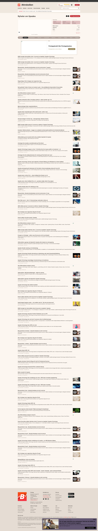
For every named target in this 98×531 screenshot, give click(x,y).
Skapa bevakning (75, 16)
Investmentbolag (33, 509)
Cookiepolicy (58, 498)
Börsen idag (20, 507)
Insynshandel (46, 37)
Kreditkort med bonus (46, 510)
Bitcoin (69, 509)
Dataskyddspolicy (58, 497)
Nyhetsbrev (57, 494)
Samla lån (57, 512)
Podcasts (77, 37)
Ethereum (69, 510)
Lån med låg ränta (58, 510)
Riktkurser (39, 37)
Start (20, 37)
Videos (71, 37)
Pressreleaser (32, 37)
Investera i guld (70, 512)
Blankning (53, 37)
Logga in (77, 4)
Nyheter (25, 37)
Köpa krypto (70, 507)
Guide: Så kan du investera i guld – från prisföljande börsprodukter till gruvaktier (35, 11)
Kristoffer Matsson (46, 497)
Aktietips (31, 507)
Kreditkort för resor (46, 509)
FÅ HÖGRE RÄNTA (90, 527)
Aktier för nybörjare (21, 509)
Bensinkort (44, 512)
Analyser (59, 37)
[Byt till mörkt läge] (72, 5)
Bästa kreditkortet (46, 507)
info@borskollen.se (33, 500)
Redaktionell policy (59, 500)
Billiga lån (57, 509)
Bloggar (65, 37)
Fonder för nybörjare (21, 510)
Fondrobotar (32, 510)
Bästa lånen (57, 507)
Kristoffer (65, 517)
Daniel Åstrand (45, 495)
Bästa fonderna (32, 512)
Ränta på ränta (20, 512)
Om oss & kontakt (59, 495)
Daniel (70, 517)
